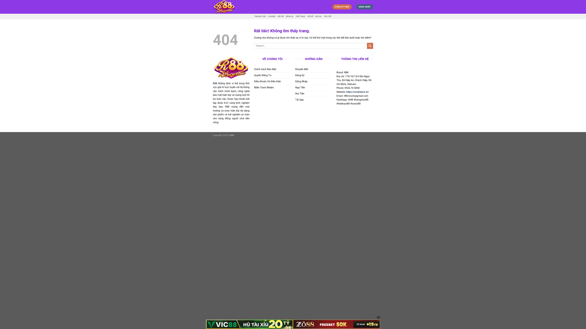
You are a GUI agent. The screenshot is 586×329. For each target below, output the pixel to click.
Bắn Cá (289, 16)
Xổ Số (310, 16)
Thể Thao (300, 16)
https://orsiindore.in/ (357, 91)
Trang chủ (260, 16)
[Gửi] (370, 46)
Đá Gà (318, 16)
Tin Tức (328, 16)
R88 (346, 72)
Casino (272, 16)
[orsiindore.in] (228, 7)
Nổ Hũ (281, 16)
